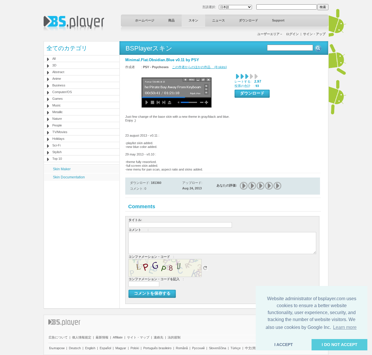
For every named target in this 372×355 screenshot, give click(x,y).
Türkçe (235, 348)
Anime (56, 78)
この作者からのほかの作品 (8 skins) (199, 67)
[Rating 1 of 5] (244, 186)
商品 (171, 20)
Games (57, 98)
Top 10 (57, 158)
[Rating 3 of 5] (261, 186)
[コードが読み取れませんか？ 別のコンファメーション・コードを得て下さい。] (205, 267)
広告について (58, 337)
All (54, 58)
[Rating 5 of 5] (277, 186)
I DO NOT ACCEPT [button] (339, 344)
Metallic (57, 112)
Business (58, 85)
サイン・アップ (314, 34)
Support (278, 20)
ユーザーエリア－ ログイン (278, 34)
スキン (193, 20)
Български (57, 348)
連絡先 (158, 337)
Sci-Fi (56, 145)
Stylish (57, 152)
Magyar (120, 348)
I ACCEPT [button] (283, 344)
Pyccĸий (198, 348)
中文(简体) (252, 348)
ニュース (218, 20)
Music (56, 105)
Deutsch (75, 348)
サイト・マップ (138, 337)
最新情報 (102, 337)
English (90, 348)
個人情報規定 (81, 337)
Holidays (58, 138)
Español (105, 348)
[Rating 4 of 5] (269, 186)
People (57, 125)
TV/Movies (59, 132)
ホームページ (144, 20)
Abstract (58, 72)
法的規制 (174, 337)
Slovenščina (217, 348)
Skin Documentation (69, 177)
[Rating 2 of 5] (252, 186)
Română (182, 348)
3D (54, 65)
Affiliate (118, 337)
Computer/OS (62, 92)
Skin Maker (62, 169)
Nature (57, 118)
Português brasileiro (157, 348)
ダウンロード (248, 20)
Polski (134, 348)
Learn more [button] (345, 327)
